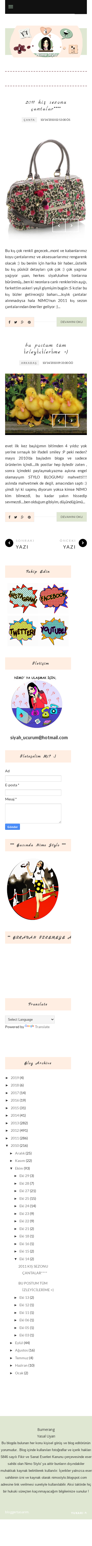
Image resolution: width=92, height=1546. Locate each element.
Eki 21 (24, 1228)
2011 (15, 1138)
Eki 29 (24, 1175)
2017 (15, 1093)
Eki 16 (24, 1244)
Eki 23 (24, 1213)
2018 (15, 1085)
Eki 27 (24, 1191)
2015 (15, 1108)
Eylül (19, 1343)
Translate (42, 1027)
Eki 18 (24, 1236)
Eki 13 (24, 1297)
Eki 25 (24, 1198)
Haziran (21, 1365)
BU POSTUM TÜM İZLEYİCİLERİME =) (46, 348)
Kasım (20, 1160)
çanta (29, 119)
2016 (15, 1100)
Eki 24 (24, 1206)
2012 (15, 1130)
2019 (15, 1077)
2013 (15, 1123)
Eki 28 (24, 1183)
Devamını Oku (72, 322)
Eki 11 (24, 1312)
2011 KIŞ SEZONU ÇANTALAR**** (46, 105)
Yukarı (77, 1513)
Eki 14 (24, 1259)
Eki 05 (24, 1327)
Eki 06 (24, 1320)
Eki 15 (24, 1251)
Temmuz (21, 1358)
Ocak (19, 1373)
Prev (59, 225)
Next (71, 225)
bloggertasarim (17, 1512)
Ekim (19, 1168)
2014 (15, 1115)
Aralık (20, 1153)
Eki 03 (24, 1335)
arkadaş (29, 362)
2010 (15, 1145)
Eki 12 (24, 1305)
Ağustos (21, 1350)
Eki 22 (24, 1221)
